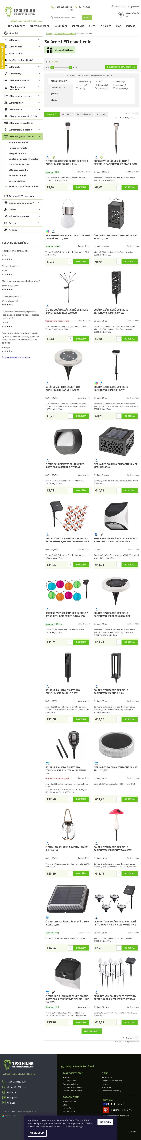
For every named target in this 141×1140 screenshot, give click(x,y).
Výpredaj (13, 33)
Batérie (12, 223)
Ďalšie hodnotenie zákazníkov (16, 357)
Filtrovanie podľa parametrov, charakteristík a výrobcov (90, 75)
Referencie (78, 26)
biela (101, 82)
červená (120, 82)
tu (81, 1126)
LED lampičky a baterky (20, 129)
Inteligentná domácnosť (21, 202)
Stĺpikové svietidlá (18, 169)
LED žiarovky (15, 109)
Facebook (11, 1092)
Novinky (13, 229)
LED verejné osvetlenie (20, 96)
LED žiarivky (15, 73)
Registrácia (133, 6)
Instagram (12, 1097)
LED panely (14, 66)
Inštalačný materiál (19, 216)
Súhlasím (105, 1122)
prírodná (121, 85)
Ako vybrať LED (16, 26)
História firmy (107, 1077)
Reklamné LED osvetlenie (21, 196)
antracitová (84, 82)
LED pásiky (14, 40)
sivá (81, 88)
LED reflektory (16, 102)
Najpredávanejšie (84, 114)
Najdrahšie (67, 114)
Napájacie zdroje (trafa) (21, 60)
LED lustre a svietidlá (20, 80)
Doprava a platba (70, 1084)
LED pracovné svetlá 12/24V (23, 116)
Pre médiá (106, 1087)
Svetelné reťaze (17, 180)
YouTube (11, 1102)
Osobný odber (69, 1080)
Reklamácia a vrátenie (72, 1090)
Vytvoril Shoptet (12, 1116)
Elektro (12, 209)
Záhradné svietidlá (18, 142)
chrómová (103, 85)
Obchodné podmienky (72, 1087)
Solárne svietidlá (17, 175)
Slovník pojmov (69, 1101)
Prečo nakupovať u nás (112, 1080)
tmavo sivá (103, 88)
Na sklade (53, 62)
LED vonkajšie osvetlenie (21, 136)
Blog (118, 26)
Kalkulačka (60, 26)
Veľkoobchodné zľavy (111, 1090)
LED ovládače (15, 46)
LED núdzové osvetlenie (21, 123)
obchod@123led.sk (16, 1087)
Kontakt (130, 26)
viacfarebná (122, 88)
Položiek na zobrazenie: (121, 67)
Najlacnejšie (52, 114)
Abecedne (101, 114)
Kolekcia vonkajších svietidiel (24, 186)
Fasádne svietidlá (18, 147)
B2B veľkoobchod (40, 26)
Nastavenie (37, 1133)
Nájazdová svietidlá (19, 164)
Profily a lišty (16, 53)
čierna (83, 85)
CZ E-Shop (132, 1132)
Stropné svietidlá (17, 153)
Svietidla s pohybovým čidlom (24, 158)
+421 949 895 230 (16, 1081)
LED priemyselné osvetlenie (17, 88)
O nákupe (106, 26)
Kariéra (105, 1084)
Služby (92, 26)
